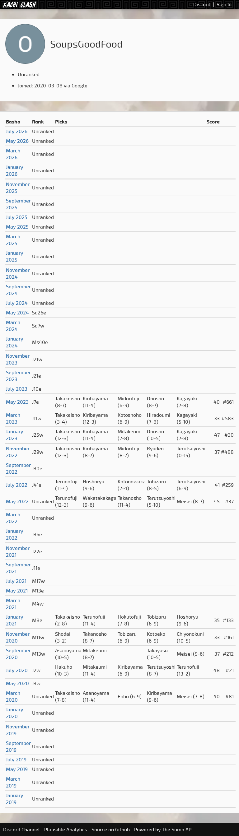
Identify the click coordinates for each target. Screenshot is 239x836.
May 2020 (17, 683)
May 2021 (17, 590)
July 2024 (17, 303)
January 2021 (14, 620)
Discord (201, 4)
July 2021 (16, 581)
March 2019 (13, 782)
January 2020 (14, 713)
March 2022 (13, 518)
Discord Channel (21, 829)
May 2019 (17, 769)
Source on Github (110, 829)
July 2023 (16, 388)
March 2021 (13, 604)
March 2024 (13, 325)
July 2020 (17, 670)
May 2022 (17, 501)
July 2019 (16, 759)
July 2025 (16, 217)
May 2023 (17, 401)
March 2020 (13, 696)
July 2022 (16, 484)
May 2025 (17, 226)
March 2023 (13, 418)
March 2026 (13, 154)
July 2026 (16, 131)
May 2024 (17, 312)
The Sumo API (177, 829)
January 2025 (14, 256)
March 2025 (13, 240)
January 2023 (14, 435)
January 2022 (14, 534)
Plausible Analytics (65, 829)
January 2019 (14, 799)
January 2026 (14, 170)
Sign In (224, 4)
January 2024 (14, 342)
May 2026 (17, 140)
